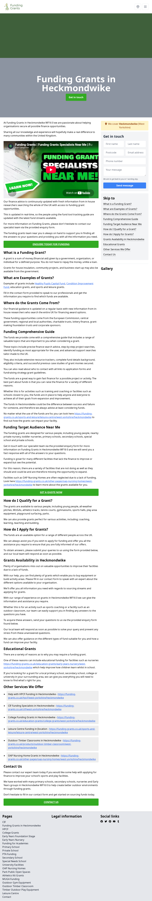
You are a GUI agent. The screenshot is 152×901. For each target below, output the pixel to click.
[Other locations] (138, 7)
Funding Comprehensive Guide (120, 219)
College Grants (10, 832)
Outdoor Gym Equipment (16, 882)
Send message (124, 185)
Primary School (10, 847)
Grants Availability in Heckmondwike (123, 239)
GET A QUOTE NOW (51, 492)
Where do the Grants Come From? (122, 214)
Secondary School (12, 857)
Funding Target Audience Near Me (122, 224)
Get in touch (76, 97)
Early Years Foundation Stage (18, 836)
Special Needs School (14, 861)
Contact (6, 896)
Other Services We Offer (116, 249)
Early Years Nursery (13, 839)
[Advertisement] (76, 35)
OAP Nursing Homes (14, 868)
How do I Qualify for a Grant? (119, 229)
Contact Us (109, 254)
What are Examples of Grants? (120, 209)
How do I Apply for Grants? (118, 234)
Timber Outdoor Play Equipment (20, 889)
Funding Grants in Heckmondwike (21, 825)
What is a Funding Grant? (117, 204)
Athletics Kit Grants (13, 875)
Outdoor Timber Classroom (17, 886)
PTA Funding (9, 854)
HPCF (5, 829)
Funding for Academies (15, 843)
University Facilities (13, 864)
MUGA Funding (10, 879)
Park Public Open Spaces (16, 872)
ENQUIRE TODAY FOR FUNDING (51, 244)
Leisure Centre (10, 893)
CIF (4, 822)
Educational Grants (114, 244)
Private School (10, 850)
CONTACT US (51, 802)
